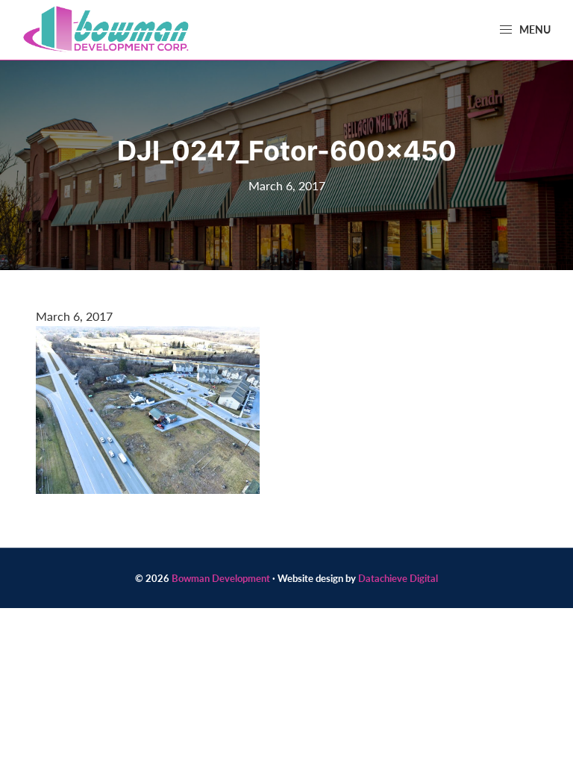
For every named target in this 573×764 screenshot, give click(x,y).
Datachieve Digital (398, 578)
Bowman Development (221, 578)
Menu (534, 29)
